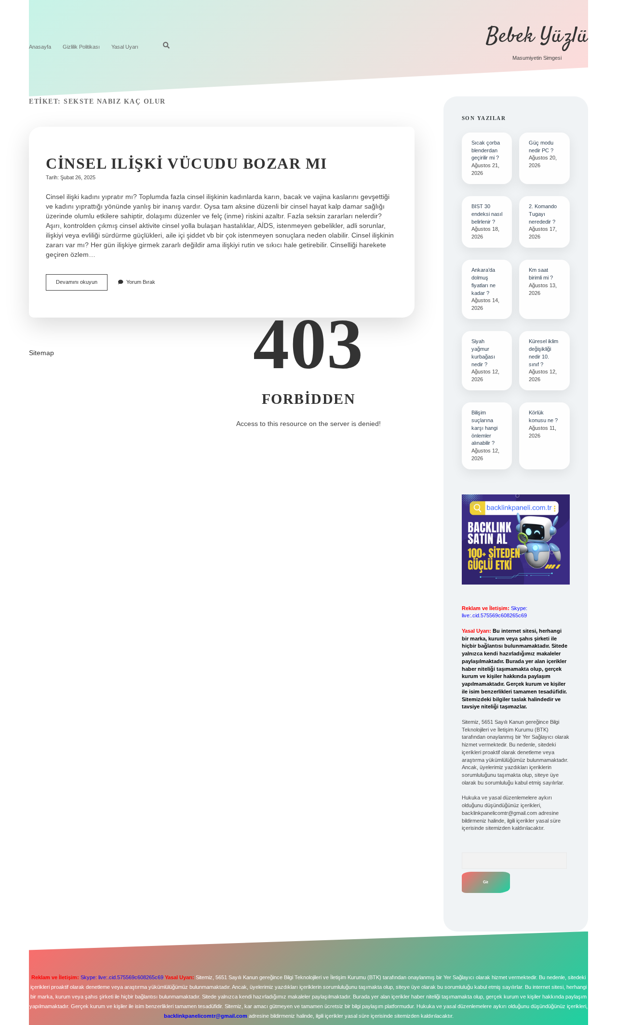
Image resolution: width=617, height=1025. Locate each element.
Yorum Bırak (140, 282)
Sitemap (41, 353)
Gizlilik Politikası (81, 47)
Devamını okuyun (81, 285)
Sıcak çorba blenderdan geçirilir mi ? (485, 150)
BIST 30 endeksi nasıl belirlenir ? (486, 214)
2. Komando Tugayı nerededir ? (543, 214)
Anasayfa (40, 47)
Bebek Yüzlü (537, 36)
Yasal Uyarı (124, 47)
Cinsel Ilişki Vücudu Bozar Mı (186, 163)
